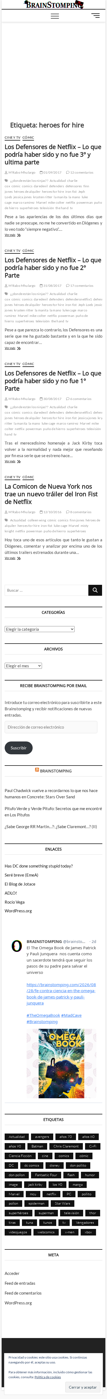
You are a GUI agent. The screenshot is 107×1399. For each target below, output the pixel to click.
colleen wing (37, 520)
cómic (16, 186)
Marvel (41, 202)
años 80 (88, 1136)
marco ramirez (24, 202)
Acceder (12, 1273)
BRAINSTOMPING (56, 770)
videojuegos (18, 1232)
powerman (85, 202)
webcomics (46, 1232)
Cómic (28, 137)
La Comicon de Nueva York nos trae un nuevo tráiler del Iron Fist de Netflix (51, 494)
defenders (56, 186)
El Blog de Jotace (20, 883)
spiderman (36, 1203)
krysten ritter (43, 197)
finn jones (77, 520)
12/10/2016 (52, 512)
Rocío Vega (15, 901)
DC (11, 1165)
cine (45, 1155)
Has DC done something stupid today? (39, 865)
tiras (12, 1222)
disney (55, 1165)
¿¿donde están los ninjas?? (29, 181)
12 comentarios (81, 172)
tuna (29, 1222)
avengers (42, 1136)
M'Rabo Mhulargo (21, 172)
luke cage (69, 310)
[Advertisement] (53, 63)
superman (46, 1213)
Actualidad (58, 181)
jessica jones (22, 197)
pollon (13, 1203)
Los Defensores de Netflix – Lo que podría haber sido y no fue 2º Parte (53, 267)
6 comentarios (80, 399)
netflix (70, 202)
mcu (33, 1194)
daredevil (41, 186)
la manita (60, 197)
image (13, 1184)
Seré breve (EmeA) (21, 874)
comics (27, 186)
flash (71, 1175)
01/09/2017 (52, 172)
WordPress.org (18, 910)
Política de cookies (48, 1377)
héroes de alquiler (27, 191)
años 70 (66, 1136)
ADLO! (11, 892)
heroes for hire (53, 191)
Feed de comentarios (23, 1292)
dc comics (31, 1165)
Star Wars (62, 1203)
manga (78, 1184)
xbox (88, 1232)
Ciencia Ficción (20, 1155)
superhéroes (29, 208)
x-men (69, 1232)
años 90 (15, 1146)
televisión (47, 208)
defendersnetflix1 (79, 299)
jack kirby (35, 1184)
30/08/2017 (52, 399)
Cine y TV (12, 137)
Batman (37, 1146)
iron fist (71, 191)
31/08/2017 (52, 286)
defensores (74, 186)
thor (92, 1213)
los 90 (57, 1184)
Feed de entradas (20, 1283)
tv (71, 208)
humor (90, 1175)
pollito (86, 1194)
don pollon (17, 1175)
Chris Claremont (66, 1146)
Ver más (17, 235)
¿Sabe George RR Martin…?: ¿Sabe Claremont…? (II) (51, 826)
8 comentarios (80, 512)
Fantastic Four (46, 1175)
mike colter (56, 202)
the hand (62, 208)
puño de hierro (54, 429)
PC (69, 1194)
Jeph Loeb (85, 305)
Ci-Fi (92, 1146)
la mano (74, 197)
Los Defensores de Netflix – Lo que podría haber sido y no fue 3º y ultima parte (53, 154)
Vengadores (85, 1222)
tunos (47, 1222)
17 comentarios (81, 286)
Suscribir (19, 747)
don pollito (78, 1165)
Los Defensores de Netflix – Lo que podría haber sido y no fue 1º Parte (53, 380)
